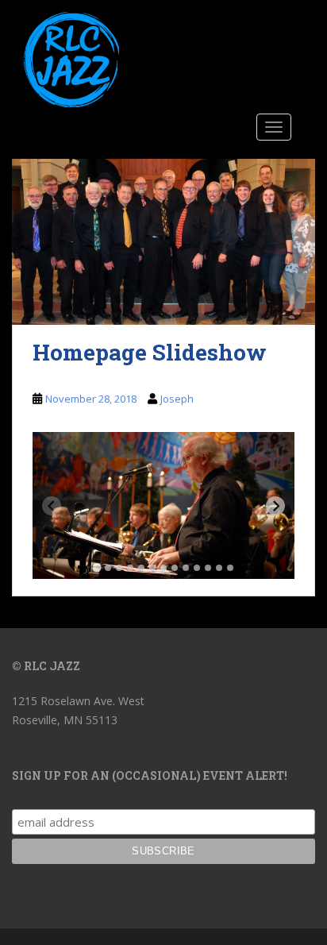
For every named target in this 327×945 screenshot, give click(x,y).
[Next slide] (275, 505)
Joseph (177, 399)
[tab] (96, 567)
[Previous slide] (51, 505)
